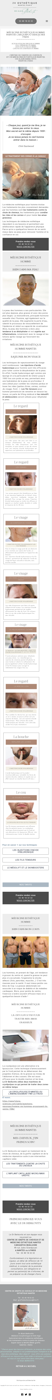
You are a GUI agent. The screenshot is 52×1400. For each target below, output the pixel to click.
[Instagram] (30, 1394)
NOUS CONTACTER (25, 247)
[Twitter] (26, 1394)
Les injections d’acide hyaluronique (26, 851)
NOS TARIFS (25, 884)
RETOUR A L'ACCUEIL (26, 1366)
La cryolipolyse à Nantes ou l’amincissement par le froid (25, 1093)
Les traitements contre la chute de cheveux (25, 1165)
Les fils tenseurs (25, 860)
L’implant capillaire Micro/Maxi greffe (25, 1174)
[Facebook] (22, 1394)
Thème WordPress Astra (26, 1389)
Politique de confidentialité (26, 1380)
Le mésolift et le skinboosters (25, 868)
